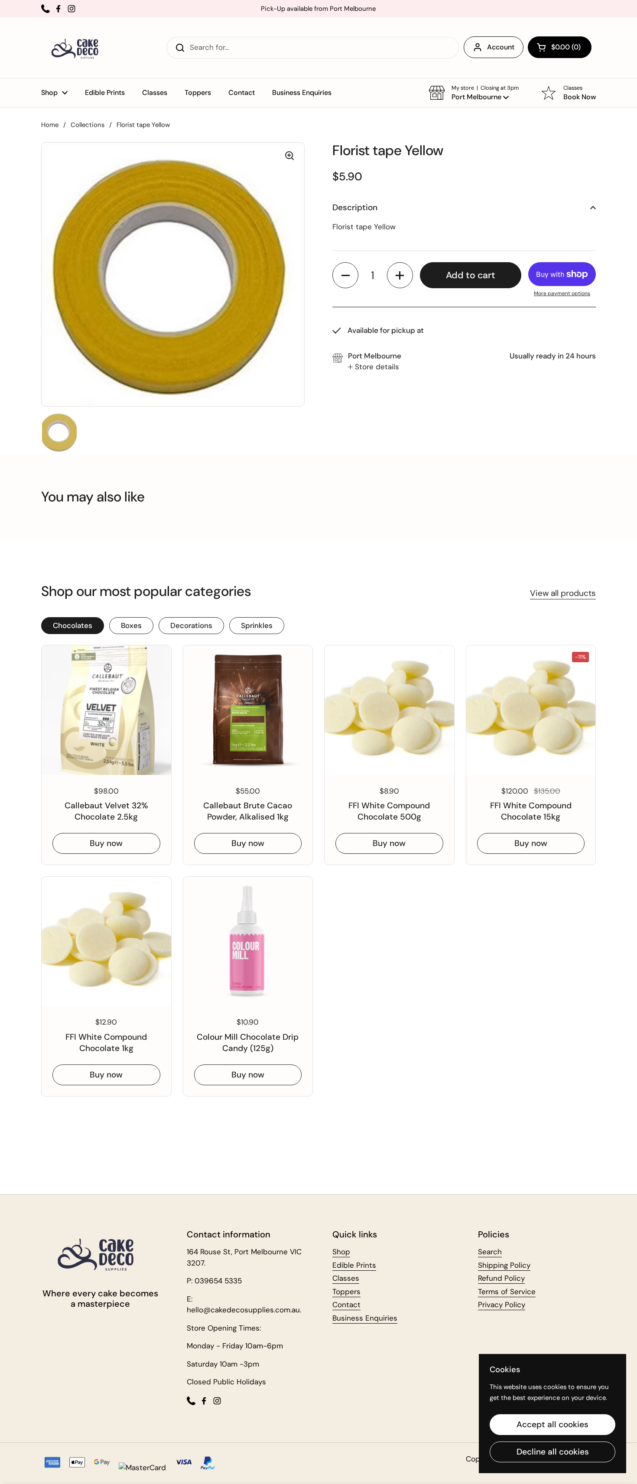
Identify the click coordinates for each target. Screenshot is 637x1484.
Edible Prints (354, 1265)
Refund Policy (501, 1278)
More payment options (562, 293)
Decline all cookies (553, 1451)
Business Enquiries (364, 1318)
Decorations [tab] (191, 625)
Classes (345, 1278)
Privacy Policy (501, 1304)
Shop (341, 1251)
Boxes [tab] (131, 625)
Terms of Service (507, 1291)
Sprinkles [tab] (257, 625)
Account (500, 47)
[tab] (373, 367)
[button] (560, 47)
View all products (563, 593)
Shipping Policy (504, 1265)
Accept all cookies (552, 1424)
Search (490, 1251)
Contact (346, 1304)
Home (49, 124)
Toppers (346, 1291)
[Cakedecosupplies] (77, 47)
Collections (87, 124)
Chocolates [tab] (72, 625)
